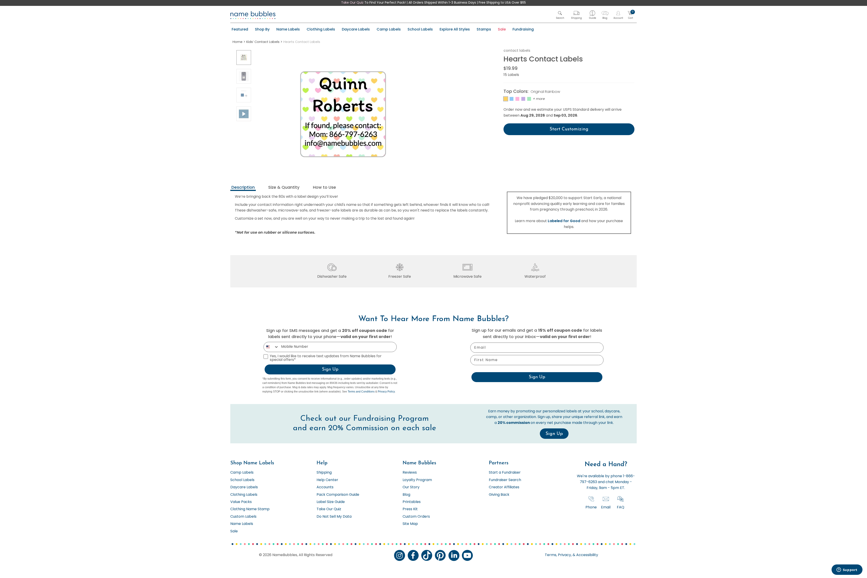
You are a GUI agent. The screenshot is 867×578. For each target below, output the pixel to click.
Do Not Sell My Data (334, 517)
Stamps (484, 29)
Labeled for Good (564, 220)
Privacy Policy (386, 391)
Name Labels (288, 29)
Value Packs (241, 502)
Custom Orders (416, 517)
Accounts (325, 487)
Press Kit (410, 509)
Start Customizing (569, 129)
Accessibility (586, 555)
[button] (560, 15)
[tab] (243, 188)
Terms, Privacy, (558, 555)
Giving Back (499, 495)
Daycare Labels (356, 29)
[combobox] (271, 347)
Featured (240, 29)
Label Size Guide (331, 502)
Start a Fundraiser (505, 473)
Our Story (411, 487)
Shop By (262, 29)
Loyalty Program (417, 480)
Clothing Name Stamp (250, 509)
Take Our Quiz (352, 3)
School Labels (420, 29)
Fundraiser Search (505, 480)
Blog (406, 495)
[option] (243, 57)
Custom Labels (243, 517)
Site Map (410, 524)
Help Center (327, 480)
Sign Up (330, 369)
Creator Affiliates (504, 487)
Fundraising (523, 29)
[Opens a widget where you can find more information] (846, 570)
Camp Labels (389, 29)
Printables (412, 502)
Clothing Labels (321, 29)
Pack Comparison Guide (338, 495)
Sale (502, 29)
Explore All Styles (455, 29)
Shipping (324, 473)
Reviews (410, 473)
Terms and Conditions (361, 391)
